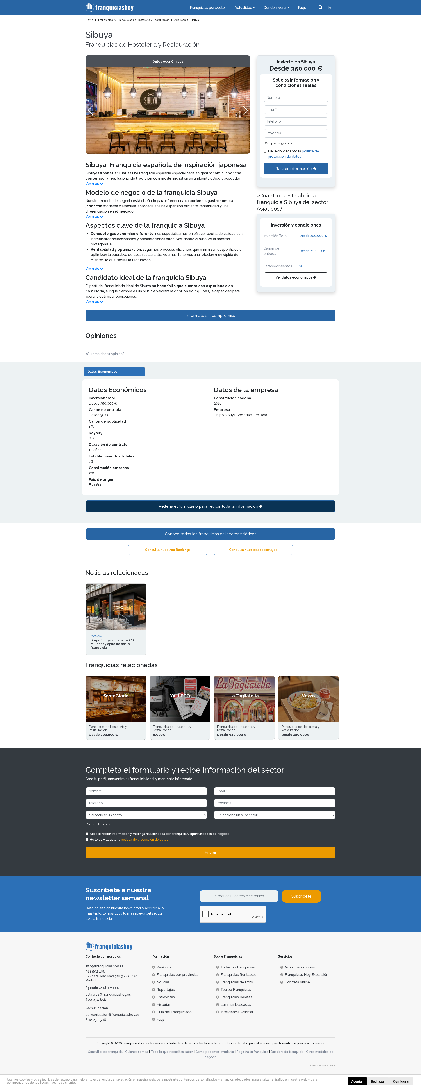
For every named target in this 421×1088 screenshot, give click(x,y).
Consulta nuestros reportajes (253, 550)
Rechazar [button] (378, 1081)
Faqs (302, 7)
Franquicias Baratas (236, 997)
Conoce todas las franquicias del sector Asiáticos (210, 534)
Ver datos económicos (294, 277)
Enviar (210, 852)
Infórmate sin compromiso (210, 315)
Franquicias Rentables (239, 975)
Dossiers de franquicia (287, 1052)
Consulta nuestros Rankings (168, 550)
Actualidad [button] (243, 7)
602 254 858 (96, 1000)
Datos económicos (167, 61)
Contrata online (297, 982)
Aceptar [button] (357, 1081)
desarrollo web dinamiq (322, 1065)
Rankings (164, 967)
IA (329, 7)
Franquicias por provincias (177, 975)
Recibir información (294, 168)
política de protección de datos (144, 839)
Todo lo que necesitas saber (172, 1052)
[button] (245, 110)
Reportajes (166, 990)
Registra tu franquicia (252, 1052)
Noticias (163, 982)
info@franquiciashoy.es (104, 966)
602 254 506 (96, 1020)
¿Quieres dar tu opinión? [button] (105, 354)
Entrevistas (166, 997)
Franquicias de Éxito (237, 982)
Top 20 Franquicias (236, 990)
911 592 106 (95, 971)
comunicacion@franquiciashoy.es (113, 1015)
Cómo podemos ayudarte (215, 1052)
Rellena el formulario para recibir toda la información (209, 506)
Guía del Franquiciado (174, 1012)
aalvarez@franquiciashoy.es (108, 994)
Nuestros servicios (300, 967)
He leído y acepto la (293, 154)
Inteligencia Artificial (237, 1012)
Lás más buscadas (236, 1004)
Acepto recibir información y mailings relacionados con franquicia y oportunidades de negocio (160, 834)
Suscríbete (301, 896)
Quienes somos (136, 1052)
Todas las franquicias (238, 967)
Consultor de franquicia (105, 1052)
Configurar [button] (401, 1081)
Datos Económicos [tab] (102, 371)
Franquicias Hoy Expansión (306, 975)
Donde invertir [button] (275, 7)
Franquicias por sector (208, 7)
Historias (164, 1004)
